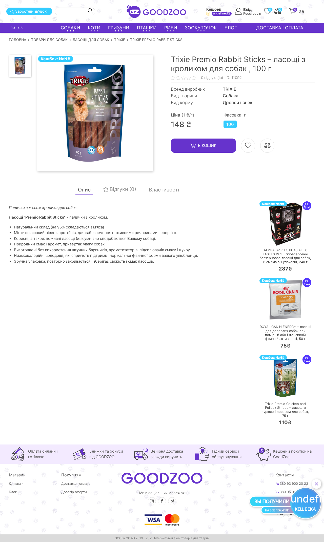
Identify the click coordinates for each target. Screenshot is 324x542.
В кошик (207, 145)
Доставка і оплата (279, 27)
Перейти (290, 238)
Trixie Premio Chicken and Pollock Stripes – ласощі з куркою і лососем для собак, (285, 410)
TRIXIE (119, 39)
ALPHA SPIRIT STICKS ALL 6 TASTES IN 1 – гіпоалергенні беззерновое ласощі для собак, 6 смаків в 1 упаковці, (285, 256)
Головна (17, 39)
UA (20, 28)
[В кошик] (270, 238)
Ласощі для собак (91, 39)
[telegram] (172, 501)
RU (13, 28)
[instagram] (152, 501)
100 (230, 124)
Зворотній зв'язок (31, 11)
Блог (231, 27)
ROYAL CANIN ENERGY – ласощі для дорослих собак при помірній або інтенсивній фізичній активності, (285, 333)
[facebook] (162, 501)
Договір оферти (74, 492)
